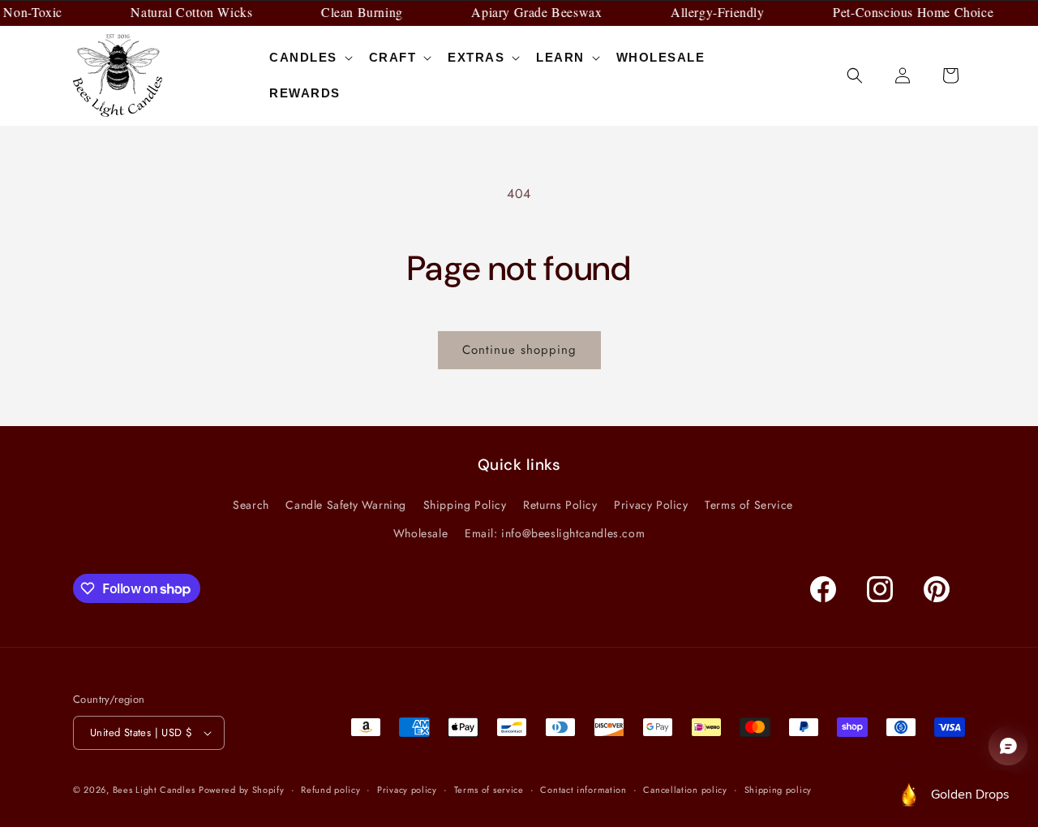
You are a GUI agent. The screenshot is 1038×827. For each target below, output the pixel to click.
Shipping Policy (465, 505)
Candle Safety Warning (345, 505)
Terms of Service (749, 505)
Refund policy (330, 789)
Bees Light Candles (154, 789)
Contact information (583, 789)
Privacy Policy (651, 505)
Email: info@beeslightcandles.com (555, 533)
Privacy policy (407, 789)
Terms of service (489, 789)
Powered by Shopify (242, 789)
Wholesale (420, 533)
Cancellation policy (685, 789)
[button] (309, 57)
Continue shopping (519, 350)
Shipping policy (778, 789)
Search (251, 505)
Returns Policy (560, 505)
